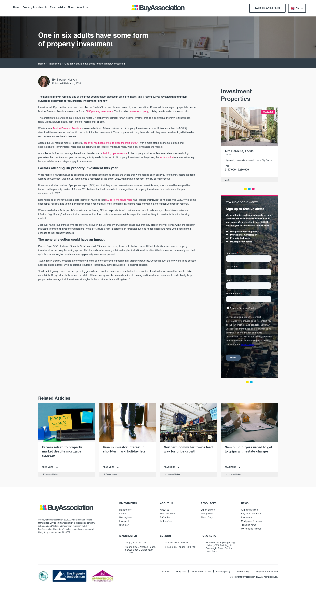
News (71, 7)
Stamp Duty (207, 517)
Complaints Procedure (266, 571)
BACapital (165, 517)
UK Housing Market (50, 474)
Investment (55, 63)
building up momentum (115, 153)
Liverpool (124, 521)
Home (16, 7)
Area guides (207, 513)
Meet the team (167, 513)
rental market (166, 157)
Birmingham (125, 517)
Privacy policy (223, 571)
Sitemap (166, 571)
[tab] (245, 189)
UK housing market (251, 528)
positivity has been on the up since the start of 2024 (111, 142)
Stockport (124, 524)
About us (82, 7)
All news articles (249, 509)
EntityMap (181, 571)
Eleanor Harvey (66, 79)
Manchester (125, 509)
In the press (166, 521)
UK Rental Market (110, 474)
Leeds (228, 154)
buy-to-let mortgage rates (118, 199)
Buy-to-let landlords (251, 513)
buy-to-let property (138, 111)
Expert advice (58, 7)
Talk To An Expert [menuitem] (267, 8)
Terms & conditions (201, 571)
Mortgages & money (251, 521)
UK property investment (100, 111)
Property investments (35, 7)
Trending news (248, 524)
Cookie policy (243, 571)
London (123, 513)
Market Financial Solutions (67, 128)
